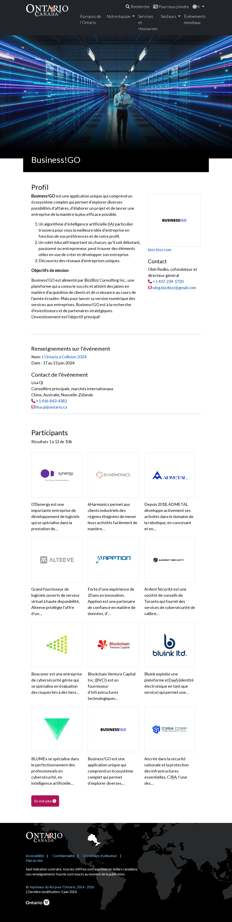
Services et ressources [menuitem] (147, 22)
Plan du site (34, 861)
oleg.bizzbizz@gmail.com (174, 287)
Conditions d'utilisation (100, 856)
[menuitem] (137, 7)
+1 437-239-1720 (168, 281)
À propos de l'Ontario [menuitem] (90, 19)
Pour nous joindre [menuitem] (173, 6)
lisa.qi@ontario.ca (51, 406)
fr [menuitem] (199, 6)
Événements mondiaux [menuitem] (194, 19)
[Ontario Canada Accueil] (47, 10)
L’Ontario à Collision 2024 (64, 356)
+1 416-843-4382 (51, 400)
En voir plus (43, 801)
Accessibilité (35, 856)
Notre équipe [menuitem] (119, 16)
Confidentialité (64, 856)
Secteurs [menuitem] (169, 16)
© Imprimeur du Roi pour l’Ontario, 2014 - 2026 (60, 887)
